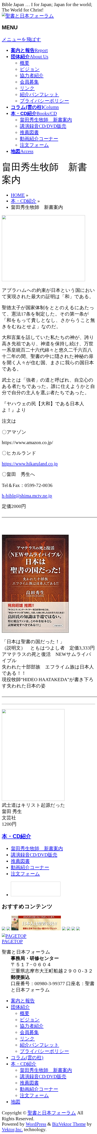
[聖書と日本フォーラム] (28, 15)
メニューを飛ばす (21, 39)
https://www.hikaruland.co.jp (30, 463)
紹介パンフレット (39, 94)
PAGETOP (12, 941)
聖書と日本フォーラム (52, 1112)
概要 (24, 62)
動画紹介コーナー (39, 138)
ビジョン (30, 69)
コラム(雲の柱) (27, 1057)
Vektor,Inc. (12, 1129)
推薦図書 (29, 132)
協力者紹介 (32, 75)
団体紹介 (20, 1007)
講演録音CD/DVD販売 (43, 126)
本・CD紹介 (16, 836)
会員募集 (29, 81)
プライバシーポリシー (44, 100)
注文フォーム (34, 145)
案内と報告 (23, 1000)
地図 (15, 1101)
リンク (27, 88)
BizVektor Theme (69, 1124)
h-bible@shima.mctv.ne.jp (27, 495)
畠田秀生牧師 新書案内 (46, 119)
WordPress (36, 1124)
